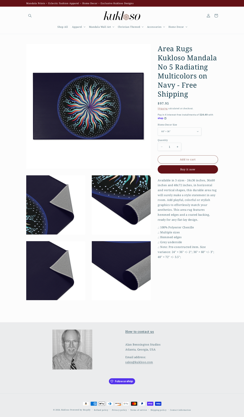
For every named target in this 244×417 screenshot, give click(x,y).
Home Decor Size (167, 124)
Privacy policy (119, 410)
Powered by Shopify (80, 410)
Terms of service (138, 410)
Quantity (163, 139)
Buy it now (188, 169)
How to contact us (139, 331)
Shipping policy (159, 410)
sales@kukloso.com (139, 362)
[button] (30, 15)
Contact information (180, 410)
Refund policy (101, 410)
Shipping (163, 108)
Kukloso (65, 410)
